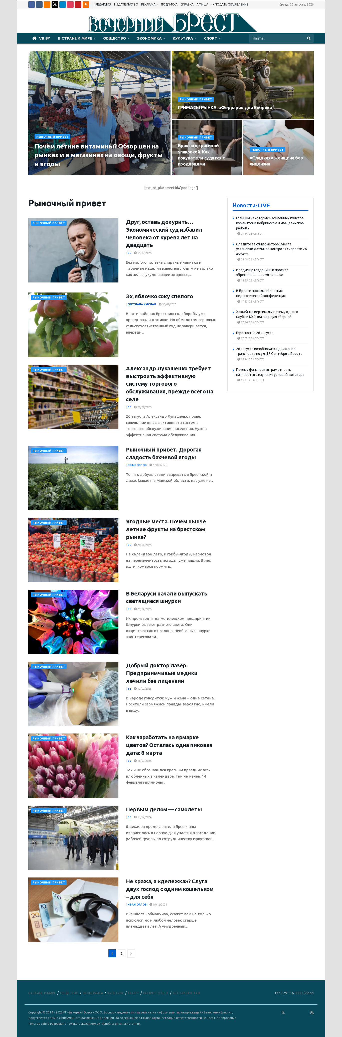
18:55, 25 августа (252, 280)
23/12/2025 (188, 173)
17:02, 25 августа (252, 338)
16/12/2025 (259, 173)
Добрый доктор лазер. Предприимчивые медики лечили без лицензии (162, 673)
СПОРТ (210, 38)
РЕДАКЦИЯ (103, 4)
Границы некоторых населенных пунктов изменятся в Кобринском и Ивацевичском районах (270, 223)
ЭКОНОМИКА (149, 38)
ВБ (129, 252)
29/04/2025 (144, 609)
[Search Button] (309, 38)
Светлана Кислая (50, 173)
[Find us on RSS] (86, 4)
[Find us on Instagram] (70, 4)
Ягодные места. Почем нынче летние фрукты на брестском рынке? (166, 529)
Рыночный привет (52, 136)
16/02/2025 (144, 760)
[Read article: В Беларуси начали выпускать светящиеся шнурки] (73, 622)
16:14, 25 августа (252, 359)
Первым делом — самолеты (164, 809)
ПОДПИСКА (169, 4)
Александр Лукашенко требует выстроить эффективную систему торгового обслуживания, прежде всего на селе (169, 383)
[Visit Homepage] (171, 21)
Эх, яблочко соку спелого (159, 296)
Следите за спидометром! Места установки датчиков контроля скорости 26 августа (271, 249)
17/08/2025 (159, 465)
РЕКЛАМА (148, 4)
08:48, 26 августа (252, 259)
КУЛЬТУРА (183, 38)
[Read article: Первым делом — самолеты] (73, 838)
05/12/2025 (144, 252)
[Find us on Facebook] (31, 4)
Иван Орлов (137, 465)
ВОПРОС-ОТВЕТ (155, 993)
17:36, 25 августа (252, 322)
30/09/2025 (168, 304)
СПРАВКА (187, 4)
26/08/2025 (144, 407)
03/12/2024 (159, 904)
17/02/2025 (144, 688)
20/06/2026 (77, 173)
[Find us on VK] (39, 4)
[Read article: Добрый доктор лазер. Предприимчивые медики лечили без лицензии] (73, 694)
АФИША (202, 4)
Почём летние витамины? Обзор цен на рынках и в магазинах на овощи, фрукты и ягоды (99, 154)
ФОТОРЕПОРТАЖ (186, 993)
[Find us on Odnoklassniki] (47, 4)
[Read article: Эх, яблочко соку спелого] (73, 324)
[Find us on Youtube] (78, 4)
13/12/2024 (144, 817)
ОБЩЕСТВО (114, 38)
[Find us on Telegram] (62, 4)
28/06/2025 (144, 544)
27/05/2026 (188, 117)
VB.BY (44, 38)
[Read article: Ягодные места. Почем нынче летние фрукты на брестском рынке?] (73, 550)
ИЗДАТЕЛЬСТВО (126, 4)
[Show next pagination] (131, 953)
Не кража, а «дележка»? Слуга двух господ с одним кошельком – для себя (169, 889)
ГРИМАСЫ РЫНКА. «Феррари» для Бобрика (225, 107)
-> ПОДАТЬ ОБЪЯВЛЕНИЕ (229, 4)
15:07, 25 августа (252, 380)
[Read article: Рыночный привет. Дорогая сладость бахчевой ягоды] (73, 478)
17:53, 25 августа (252, 301)
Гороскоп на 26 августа (254, 333)
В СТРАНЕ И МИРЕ (75, 38)
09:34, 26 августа (252, 233)
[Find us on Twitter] (55, 4)
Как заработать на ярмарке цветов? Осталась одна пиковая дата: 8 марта (169, 745)
